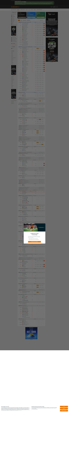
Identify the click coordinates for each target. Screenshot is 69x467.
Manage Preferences (64, 410)
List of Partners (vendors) (35, 409)
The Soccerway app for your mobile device (34, 239)
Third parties (20, 410)
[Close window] (44, 224)
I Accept (64, 406)
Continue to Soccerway (34, 241)
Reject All (64, 408)
